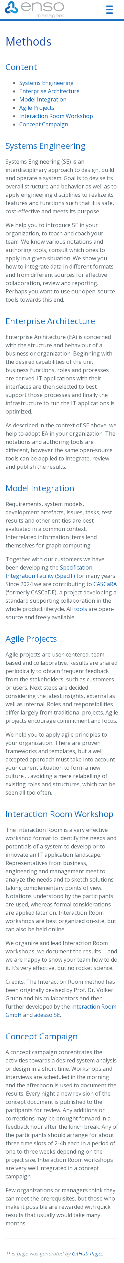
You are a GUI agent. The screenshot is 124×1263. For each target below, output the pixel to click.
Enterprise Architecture (49, 91)
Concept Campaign (43, 124)
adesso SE (47, 1015)
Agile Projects (36, 107)
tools (80, 609)
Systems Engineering (46, 83)
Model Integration (42, 99)
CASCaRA (105, 584)
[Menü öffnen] (109, 9)
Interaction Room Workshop (56, 116)
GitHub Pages (87, 1253)
